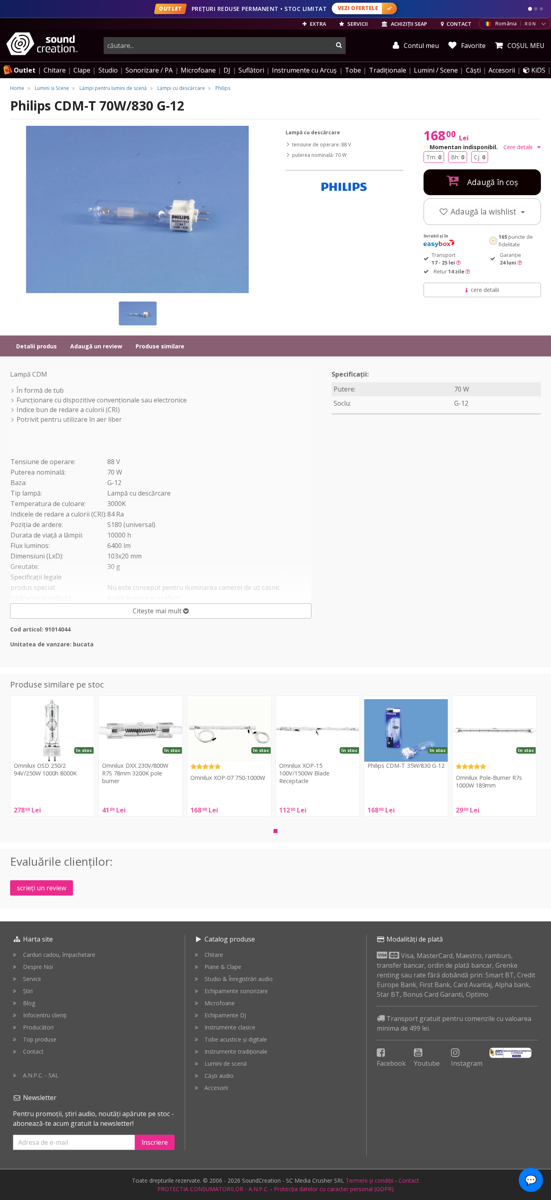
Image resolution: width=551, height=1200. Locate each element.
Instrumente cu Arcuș (304, 70)
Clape (81, 70)
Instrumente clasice (230, 1027)
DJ (226, 70)
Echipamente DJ (225, 1015)
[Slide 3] (541, 8)
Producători (38, 1027)
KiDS (537, 70)
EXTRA (317, 23)
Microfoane (198, 70)
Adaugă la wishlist (484, 211)
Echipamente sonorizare (236, 991)
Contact (33, 1051)
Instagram (466, 1063)
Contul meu (420, 45)
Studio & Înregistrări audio (239, 979)
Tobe (353, 70)
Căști (473, 70)
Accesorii (501, 70)
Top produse (39, 1039)
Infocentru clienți (45, 1015)
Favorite (472, 45)
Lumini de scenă (226, 1063)
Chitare (55, 70)
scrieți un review (41, 887)
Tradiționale (387, 70)
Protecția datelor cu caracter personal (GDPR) (334, 1189)
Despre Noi (38, 967)
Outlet (24, 70)
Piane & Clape (223, 967)
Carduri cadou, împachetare (59, 954)
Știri (28, 991)
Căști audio (219, 1075)
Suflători (251, 70)
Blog (29, 1003)
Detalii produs (36, 346)
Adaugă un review (96, 346)
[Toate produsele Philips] (344, 187)
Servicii (32, 979)
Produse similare (160, 346)
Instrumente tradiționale (236, 1051)
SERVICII (357, 23)
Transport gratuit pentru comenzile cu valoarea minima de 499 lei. (454, 1023)
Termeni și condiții (369, 1180)
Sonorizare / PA (149, 70)
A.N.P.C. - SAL (40, 1075)
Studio (108, 70)
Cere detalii (518, 147)
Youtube (427, 1063)
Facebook (391, 1063)
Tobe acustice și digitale (236, 1039)
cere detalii (485, 290)
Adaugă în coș (491, 182)
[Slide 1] (530, 9)
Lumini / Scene (436, 70)
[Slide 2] (535, 8)
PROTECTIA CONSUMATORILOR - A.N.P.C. (213, 1189)
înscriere (155, 1142)
